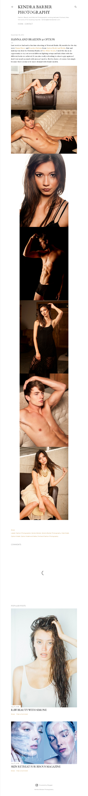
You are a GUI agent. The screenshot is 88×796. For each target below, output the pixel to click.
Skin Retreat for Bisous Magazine (36, 766)
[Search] (75, 6)
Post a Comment (22, 714)
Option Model (15, 536)
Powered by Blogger (46, 785)
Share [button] (13, 530)
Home (20, 24)
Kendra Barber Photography (35, 9)
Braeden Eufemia (35, 48)
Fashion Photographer (23, 533)
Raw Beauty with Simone (29, 710)
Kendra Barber (36, 533)
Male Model (65, 533)
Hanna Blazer (20, 48)
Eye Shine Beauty (49, 51)
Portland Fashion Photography (48, 536)
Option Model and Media (56, 48)
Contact (29, 24)
